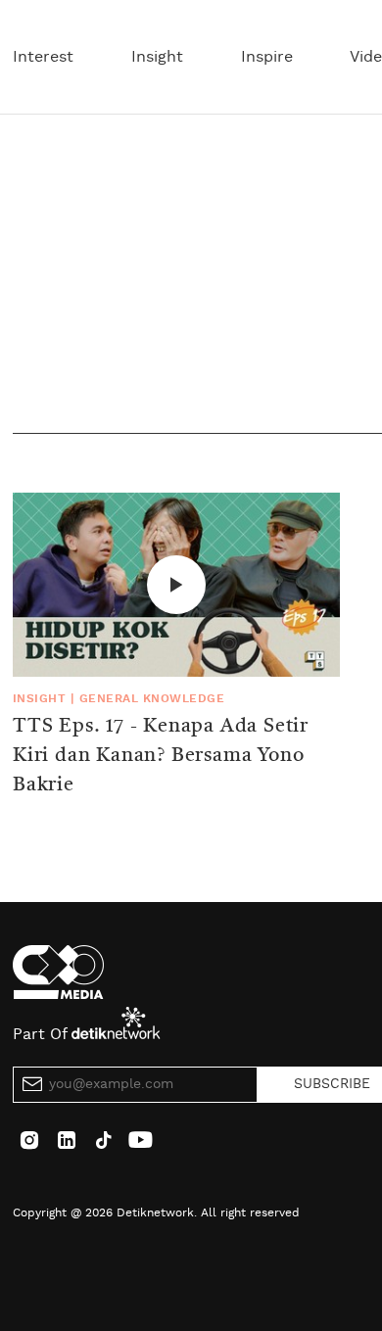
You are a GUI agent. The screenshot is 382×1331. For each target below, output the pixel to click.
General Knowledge (151, 698)
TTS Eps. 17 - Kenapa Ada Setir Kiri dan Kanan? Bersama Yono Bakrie (161, 756)
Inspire (267, 57)
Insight (157, 57)
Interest (43, 57)
